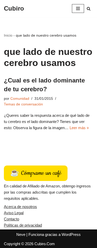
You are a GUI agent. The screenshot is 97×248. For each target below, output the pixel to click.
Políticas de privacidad (23, 225)
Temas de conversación (23, 104)
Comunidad (19, 99)
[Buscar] (89, 9)
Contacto (11, 219)
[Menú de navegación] (78, 8)
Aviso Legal (14, 213)
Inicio (8, 35)
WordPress (71, 234)
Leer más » (79, 128)
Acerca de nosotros (20, 206)
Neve (20, 234)
